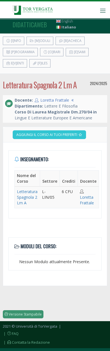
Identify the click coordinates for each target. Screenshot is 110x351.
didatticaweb (30, 24)
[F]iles (42, 63)
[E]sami (79, 52)
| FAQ (11, 333)
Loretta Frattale (54, 100)
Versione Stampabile (25, 314)
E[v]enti (17, 63)
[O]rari (53, 52)
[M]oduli (42, 40)
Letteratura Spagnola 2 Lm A (27, 197)
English (67, 21)
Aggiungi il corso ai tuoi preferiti (47, 134)
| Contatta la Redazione (26, 342)
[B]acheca (72, 40)
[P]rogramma (22, 52)
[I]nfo (15, 40)
